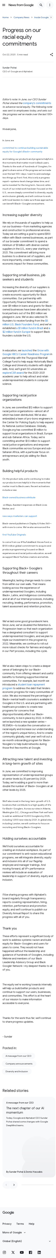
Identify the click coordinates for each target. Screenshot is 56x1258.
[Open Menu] (3, 5)
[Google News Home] (21, 5)
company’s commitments (37, 103)
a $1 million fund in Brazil (29, 328)
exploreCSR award (13, 372)
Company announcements (19, 1063)
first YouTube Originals (14, 534)
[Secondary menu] (50, 5)
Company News (21, 17)
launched (26, 350)
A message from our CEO (18, 1056)
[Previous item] (6, 1185)
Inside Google (41, 17)
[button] (51, 54)
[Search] (41, 5)
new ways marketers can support (19, 516)
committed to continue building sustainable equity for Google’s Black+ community (25, 149)
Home (5, 17)
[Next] (51, 17)
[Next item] (14, 1185)
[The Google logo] (8, 1213)
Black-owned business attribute (18, 497)
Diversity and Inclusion (17, 1071)
